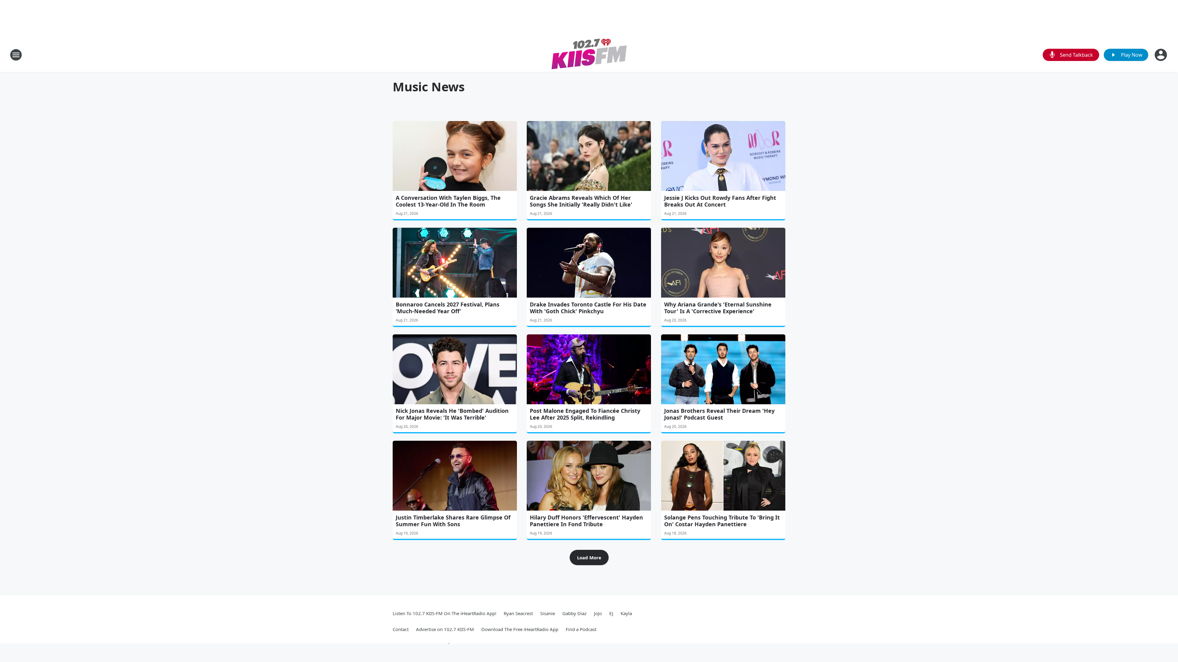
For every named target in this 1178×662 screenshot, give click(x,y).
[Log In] (1161, 55)
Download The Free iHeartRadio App (519, 629)
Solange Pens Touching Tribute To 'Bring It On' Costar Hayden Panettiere (722, 520)
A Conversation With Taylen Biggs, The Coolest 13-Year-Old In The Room (448, 201)
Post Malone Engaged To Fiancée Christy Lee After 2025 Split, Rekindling (585, 414)
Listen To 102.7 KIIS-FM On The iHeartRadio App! (444, 613)
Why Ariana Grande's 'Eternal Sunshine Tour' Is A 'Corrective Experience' (718, 307)
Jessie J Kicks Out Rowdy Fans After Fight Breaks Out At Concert (720, 201)
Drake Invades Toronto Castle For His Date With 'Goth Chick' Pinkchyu (588, 307)
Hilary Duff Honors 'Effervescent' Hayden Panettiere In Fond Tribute (586, 520)
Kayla (626, 613)
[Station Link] (589, 55)
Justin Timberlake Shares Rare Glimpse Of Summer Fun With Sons (453, 520)
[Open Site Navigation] (16, 55)
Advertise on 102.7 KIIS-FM (445, 629)
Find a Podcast (581, 629)
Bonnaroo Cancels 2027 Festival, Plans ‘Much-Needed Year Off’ (447, 307)
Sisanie (547, 613)
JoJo (598, 613)
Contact (401, 629)
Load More (589, 557)
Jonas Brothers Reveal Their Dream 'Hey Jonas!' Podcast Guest (719, 414)
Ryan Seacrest (518, 613)
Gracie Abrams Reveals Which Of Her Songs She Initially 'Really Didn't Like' (581, 201)
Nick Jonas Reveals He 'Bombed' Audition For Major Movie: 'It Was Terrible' (452, 414)
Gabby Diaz (574, 613)
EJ (611, 613)
